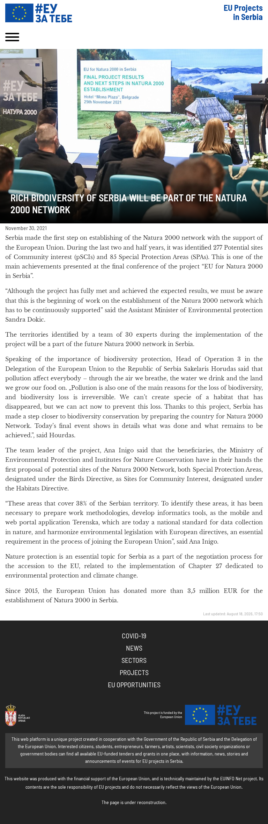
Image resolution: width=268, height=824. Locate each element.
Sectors (134, 660)
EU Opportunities (134, 685)
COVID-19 (134, 636)
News (134, 648)
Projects (134, 672)
